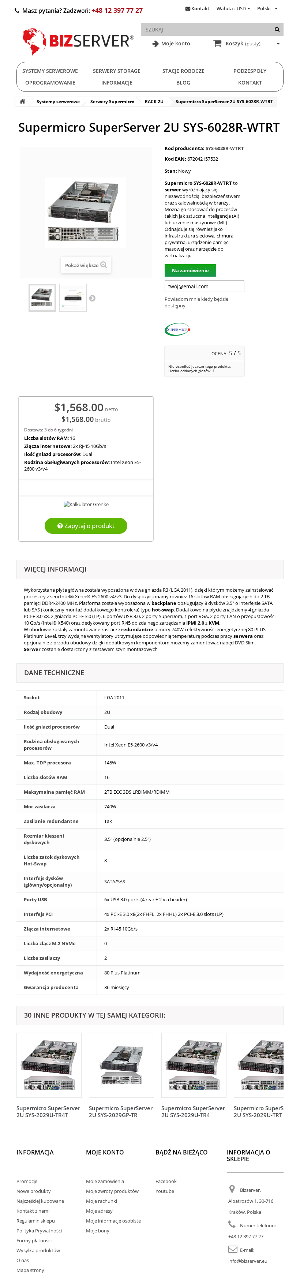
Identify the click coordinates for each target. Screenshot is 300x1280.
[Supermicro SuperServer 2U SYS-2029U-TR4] (193, 1065)
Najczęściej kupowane (40, 1201)
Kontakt (200, 8)
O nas (22, 1260)
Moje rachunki (101, 1201)
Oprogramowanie (50, 82)
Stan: (171, 171)
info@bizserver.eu (247, 1261)
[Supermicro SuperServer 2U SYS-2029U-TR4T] (49, 1065)
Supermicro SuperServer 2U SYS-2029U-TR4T (48, 1111)
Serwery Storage (116, 70)
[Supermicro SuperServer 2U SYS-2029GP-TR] (121, 1065)
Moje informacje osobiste (113, 1220)
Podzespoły (249, 70)
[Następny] (276, 1070)
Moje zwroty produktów (112, 1191)
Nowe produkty (33, 1191)
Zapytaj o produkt (89, 525)
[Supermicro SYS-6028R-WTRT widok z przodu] (73, 297)
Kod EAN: (175, 159)
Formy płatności (34, 1240)
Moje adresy (99, 1211)
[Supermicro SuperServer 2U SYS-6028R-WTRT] (42, 297)
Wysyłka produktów (38, 1250)
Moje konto (175, 43)
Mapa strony (30, 1270)
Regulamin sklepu (35, 1220)
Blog (183, 82)
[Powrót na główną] (22, 101)
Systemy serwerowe (50, 70)
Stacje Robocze (183, 70)
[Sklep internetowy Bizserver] (78, 58)
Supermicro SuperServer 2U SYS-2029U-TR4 (193, 1111)
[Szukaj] (277, 29)
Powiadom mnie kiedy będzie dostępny (196, 302)
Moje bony (97, 1230)
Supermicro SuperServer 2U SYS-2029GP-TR (121, 1111)
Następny (92, 298)
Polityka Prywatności (39, 1230)
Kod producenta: (185, 148)
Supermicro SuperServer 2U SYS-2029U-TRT (265, 1111)
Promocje (26, 1181)
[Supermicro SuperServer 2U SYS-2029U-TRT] (266, 1065)
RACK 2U (154, 101)
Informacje (116, 82)
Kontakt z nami (32, 1211)
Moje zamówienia (105, 1181)
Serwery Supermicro (112, 101)
